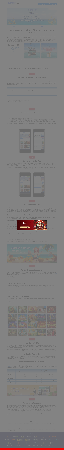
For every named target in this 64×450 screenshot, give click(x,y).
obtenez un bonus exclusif (41, 448)
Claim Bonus (25, 227)
